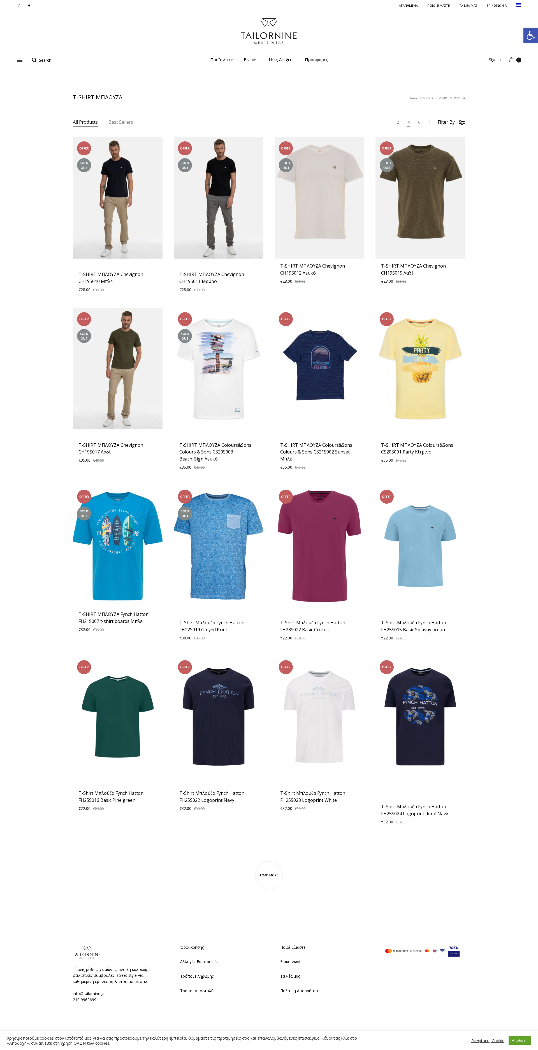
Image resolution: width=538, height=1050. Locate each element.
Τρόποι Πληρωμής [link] (197, 976)
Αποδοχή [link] (520, 1040)
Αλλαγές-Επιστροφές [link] (199, 961)
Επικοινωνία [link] (291, 961)
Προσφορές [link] (316, 59)
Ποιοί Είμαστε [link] (292, 947)
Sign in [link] (495, 59)
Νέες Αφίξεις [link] (281, 59)
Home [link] (413, 98)
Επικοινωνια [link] (497, 5)
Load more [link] (269, 875)
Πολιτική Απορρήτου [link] (299, 990)
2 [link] (398, 122)
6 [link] (419, 122)
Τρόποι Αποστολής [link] (197, 990)
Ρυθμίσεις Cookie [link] (487, 1040)
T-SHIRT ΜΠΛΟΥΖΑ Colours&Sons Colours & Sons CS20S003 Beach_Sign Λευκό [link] (215, 452)
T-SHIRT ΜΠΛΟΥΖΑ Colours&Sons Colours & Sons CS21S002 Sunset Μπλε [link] (316, 452)
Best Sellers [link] (120, 122)
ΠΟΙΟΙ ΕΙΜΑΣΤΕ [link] (438, 5)
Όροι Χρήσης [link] (192, 947)
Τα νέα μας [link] (468, 5)
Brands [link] (251, 59)
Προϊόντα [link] (220, 59)
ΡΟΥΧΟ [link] (427, 98)
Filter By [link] (446, 122)
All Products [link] (85, 122)
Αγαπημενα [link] (408, 5)
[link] (530, 35)
